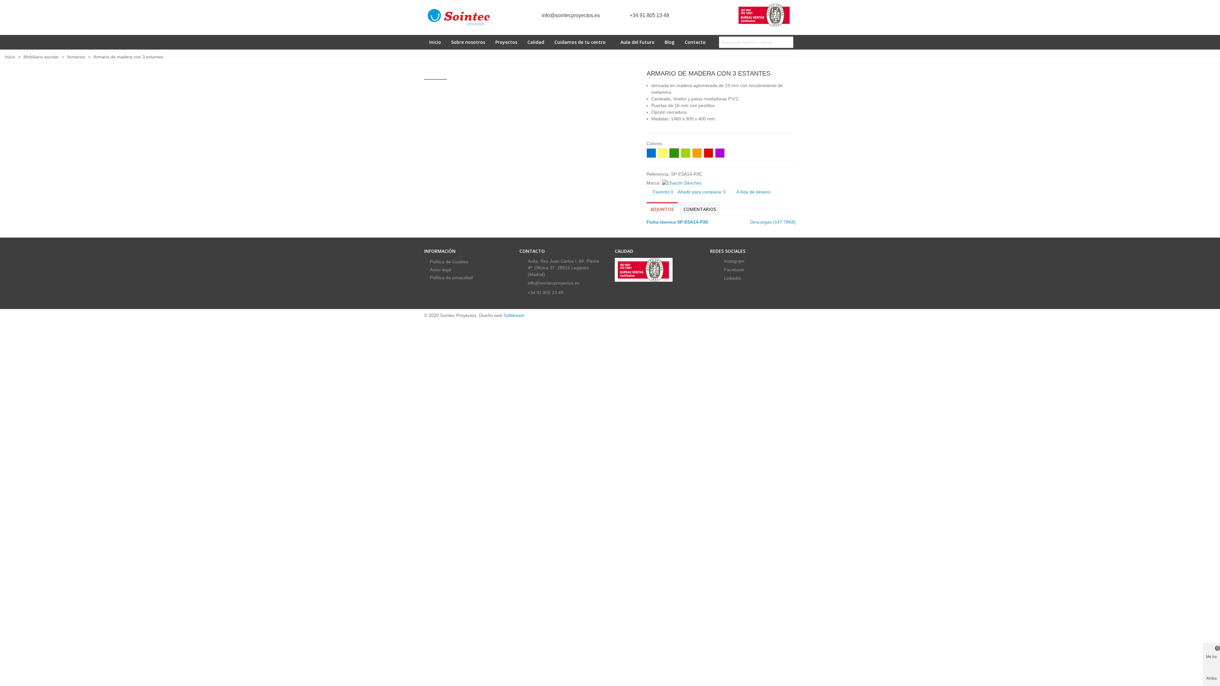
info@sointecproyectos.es (571, 15)
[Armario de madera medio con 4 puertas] (781, 74)
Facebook (733, 269)
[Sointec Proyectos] (459, 17)
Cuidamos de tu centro (580, 42)
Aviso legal (440, 269)
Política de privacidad (451, 277)
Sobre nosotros (468, 42)
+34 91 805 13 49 (649, 15)
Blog (669, 42)
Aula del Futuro (637, 42)
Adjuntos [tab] (662, 209)
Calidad (535, 42)
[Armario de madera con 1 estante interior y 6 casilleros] (791, 74)
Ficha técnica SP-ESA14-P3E (677, 222)
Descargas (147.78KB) (773, 222)
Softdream (514, 315)
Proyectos (506, 42)
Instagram (733, 261)
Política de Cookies (449, 261)
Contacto (695, 42)
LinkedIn (732, 278)
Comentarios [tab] (699, 209)
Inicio (435, 42)
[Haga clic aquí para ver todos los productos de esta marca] (682, 183)
